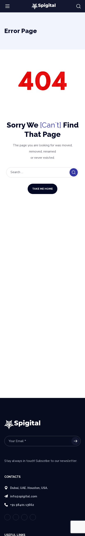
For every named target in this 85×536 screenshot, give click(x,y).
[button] (78, 6)
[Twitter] (7, 517)
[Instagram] (33, 517)
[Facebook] (16, 517)
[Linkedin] (24, 517)
